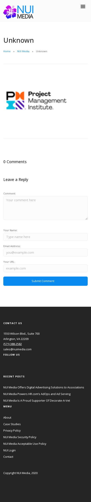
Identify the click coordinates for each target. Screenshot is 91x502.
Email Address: (12, 246)
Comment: (9, 193)
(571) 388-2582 (12, 344)
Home (7, 51)
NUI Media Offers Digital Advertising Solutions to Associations (43, 387)
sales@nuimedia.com (17, 349)
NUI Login (9, 450)
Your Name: (10, 230)
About (7, 417)
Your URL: (9, 261)
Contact (8, 457)
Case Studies (12, 424)
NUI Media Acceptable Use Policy (24, 444)
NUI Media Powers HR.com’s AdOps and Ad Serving (36, 394)
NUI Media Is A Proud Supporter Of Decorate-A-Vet (36, 400)
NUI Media (23, 51)
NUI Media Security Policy (19, 437)
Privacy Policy (12, 430)
